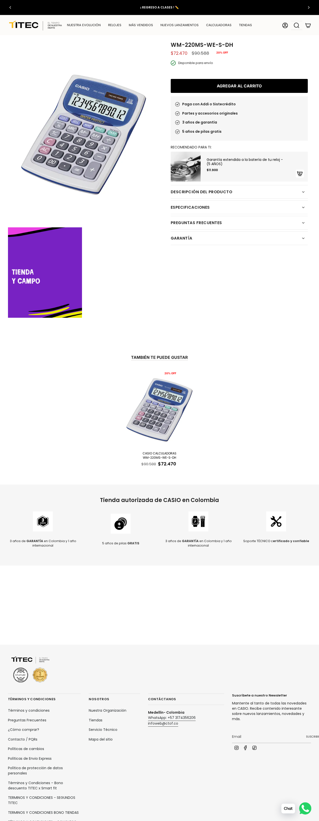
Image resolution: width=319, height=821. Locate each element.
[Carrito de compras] (308, 25)
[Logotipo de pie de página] (30, 670)
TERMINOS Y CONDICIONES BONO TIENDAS (43, 812)
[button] (114, 25)
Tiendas (95, 720)
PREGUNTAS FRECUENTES (196, 223)
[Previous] (10, 7)
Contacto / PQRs (22, 739)
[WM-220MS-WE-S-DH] (159, 409)
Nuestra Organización (107, 710)
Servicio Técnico (103, 729)
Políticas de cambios (26, 748)
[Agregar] (300, 174)
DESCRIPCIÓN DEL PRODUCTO (201, 192)
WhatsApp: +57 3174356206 (172, 717)
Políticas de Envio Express (30, 758)
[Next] (309, 7)
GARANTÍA (181, 238)
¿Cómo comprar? (23, 729)
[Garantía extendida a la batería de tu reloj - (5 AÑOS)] (186, 167)
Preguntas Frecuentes (27, 720)
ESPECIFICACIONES (190, 207)
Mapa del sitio (101, 739)
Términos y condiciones (29, 710)
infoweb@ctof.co (163, 723)
